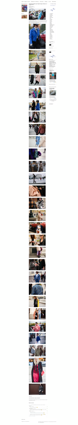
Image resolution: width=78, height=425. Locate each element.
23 (55, 100)
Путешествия (51, 29)
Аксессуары (51, 14)
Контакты (42, 1)
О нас (49, 1)
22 (54, 100)
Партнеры (54, 1)
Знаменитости (51, 15)
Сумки (50, 33)
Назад (50, 99)
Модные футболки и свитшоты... (51, 70)
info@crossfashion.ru (42, 422)
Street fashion (32, 6)
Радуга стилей (51, 30)
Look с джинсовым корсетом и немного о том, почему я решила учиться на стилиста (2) (52, 66)
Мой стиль (51, 27)
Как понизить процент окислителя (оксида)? (51, 88)
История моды (51, 17)
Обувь (50, 28)
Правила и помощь (35, 1)
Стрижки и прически (52, 32)
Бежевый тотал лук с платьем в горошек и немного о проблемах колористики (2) (52, 65)
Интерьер (51, 16)
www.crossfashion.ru (52, 5)
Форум (46, 1)
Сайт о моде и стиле (25, 1)
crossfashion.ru (51, 13)
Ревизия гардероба (52, 31)
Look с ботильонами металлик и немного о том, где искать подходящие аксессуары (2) (52, 61)
